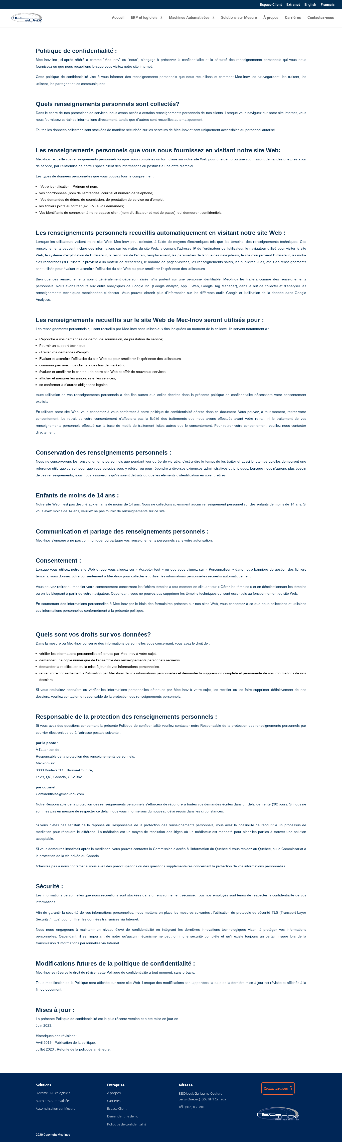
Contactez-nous (320, 18)
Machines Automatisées (189, 18)
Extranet (293, 5)
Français (327, 5)
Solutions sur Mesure (239, 18)
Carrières (293, 18)
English (310, 5)
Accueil (118, 18)
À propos (270, 18)
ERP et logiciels (144, 18)
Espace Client (271, 5)
